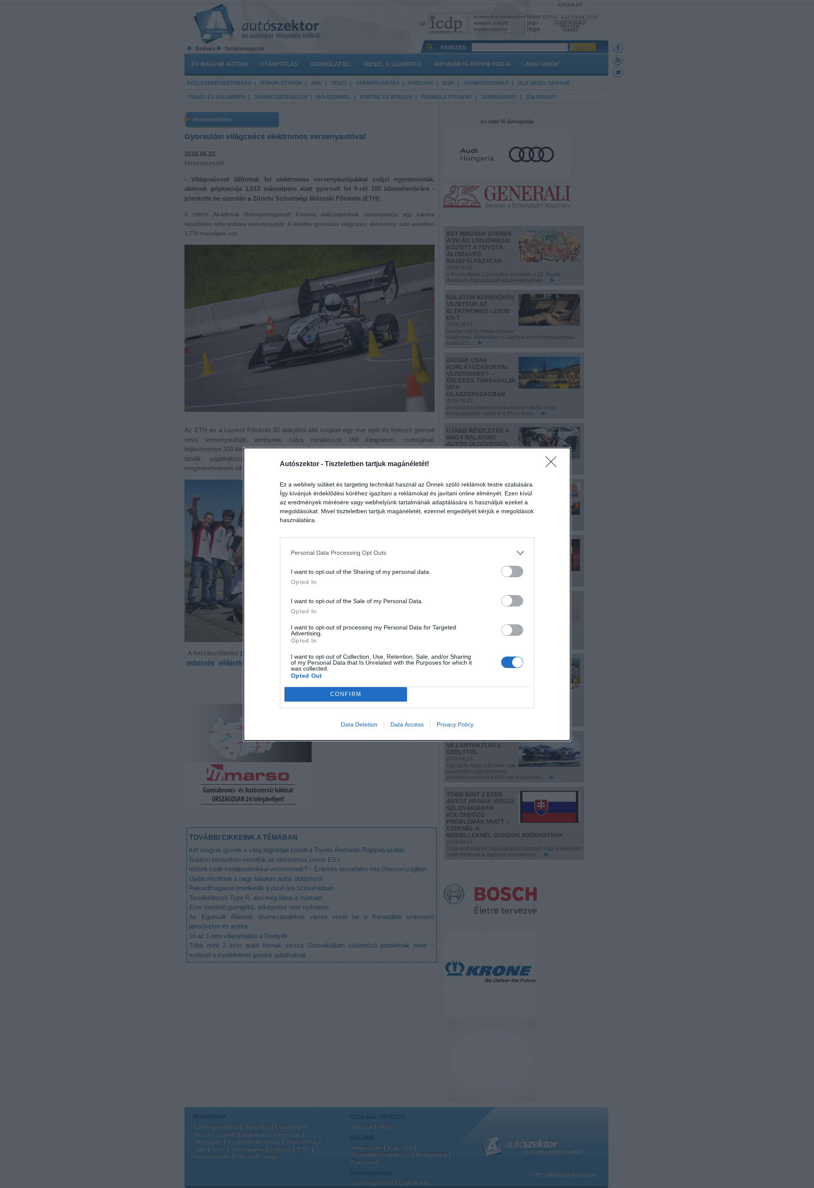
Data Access (407, 724)
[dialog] (407, 594)
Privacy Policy (455, 724)
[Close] (554, 464)
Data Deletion (359, 724)
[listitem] (407, 552)
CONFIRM (346, 694)
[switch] (512, 571)
